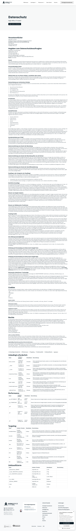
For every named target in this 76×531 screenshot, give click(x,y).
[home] (7, 2)
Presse (43, 516)
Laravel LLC (20, 360)
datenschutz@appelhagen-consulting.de (16, 55)
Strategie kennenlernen (47, 505)
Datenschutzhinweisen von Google (19, 262)
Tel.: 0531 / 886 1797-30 (13, 54)
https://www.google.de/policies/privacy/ (50, 254)
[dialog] (66, 520)
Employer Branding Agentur (64, 509)
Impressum (39, 526)
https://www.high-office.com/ (27, 56)
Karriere (55, 2)
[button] (33, 2)
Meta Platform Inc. (20, 443)
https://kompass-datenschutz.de (17, 346)
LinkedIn (33, 483)
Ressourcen (44, 511)
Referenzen (26, 2)
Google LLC (20, 389)
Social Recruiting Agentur (63, 507)
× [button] (73, 511)
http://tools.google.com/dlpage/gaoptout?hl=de (17, 242)
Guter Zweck (49, 2)
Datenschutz (34, 526)
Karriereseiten (61, 505)
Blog (43, 518)
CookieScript (20, 385)
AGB (43, 526)
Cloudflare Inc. (21, 368)
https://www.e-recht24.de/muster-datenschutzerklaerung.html (37, 346)
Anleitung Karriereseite (47, 513)
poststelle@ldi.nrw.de (15, 332)
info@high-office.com (12, 45)
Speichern (56, 352)
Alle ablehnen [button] (66, 525)
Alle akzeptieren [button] (66, 523)
